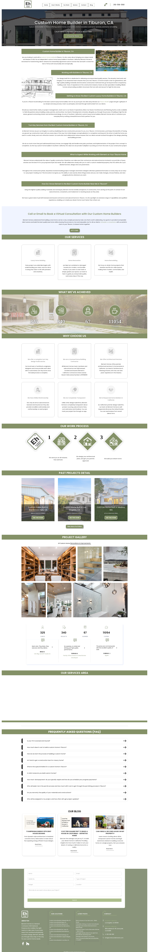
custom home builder (48, 57)
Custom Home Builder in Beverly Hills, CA (59, 920)
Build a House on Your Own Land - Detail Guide (86, 921)
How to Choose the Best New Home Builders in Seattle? (87, 939)
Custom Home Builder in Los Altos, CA (59, 940)
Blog (91, 5)
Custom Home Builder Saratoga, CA (58, 935)
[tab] (59, 543)
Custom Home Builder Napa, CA (57, 922)
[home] (28, 4)
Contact (83, 5)
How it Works (104, 102)
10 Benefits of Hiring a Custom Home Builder (87, 924)
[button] (56, 5)
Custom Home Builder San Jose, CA (58, 929)
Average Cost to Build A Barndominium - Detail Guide (86, 926)
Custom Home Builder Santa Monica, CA (59, 932)
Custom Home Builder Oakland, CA (58, 924)
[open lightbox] (48, 564)
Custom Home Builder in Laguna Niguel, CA (59, 937)
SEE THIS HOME (38, 518)
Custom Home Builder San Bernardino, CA (59, 926)
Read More (38, 844)
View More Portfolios (74, 526)
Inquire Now (73, 36)
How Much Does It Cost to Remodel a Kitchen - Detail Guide (87, 930)
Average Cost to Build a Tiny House (85, 936)
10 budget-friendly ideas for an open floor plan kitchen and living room (87, 933)
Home (46, 5)
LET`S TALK (74, 230)
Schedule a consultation (108, 222)
